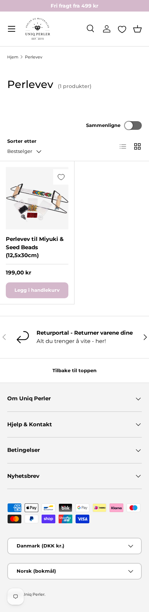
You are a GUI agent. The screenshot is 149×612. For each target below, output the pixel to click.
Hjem (12, 57)
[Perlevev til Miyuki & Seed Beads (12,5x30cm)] (37, 198)
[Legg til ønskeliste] (61, 177)
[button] (137, 29)
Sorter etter (22, 141)
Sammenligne (103, 125)
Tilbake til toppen (74, 370)
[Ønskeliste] (122, 29)
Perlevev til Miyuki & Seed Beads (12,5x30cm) (35, 247)
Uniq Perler (33, 594)
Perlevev (33, 57)
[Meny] (12, 29)
